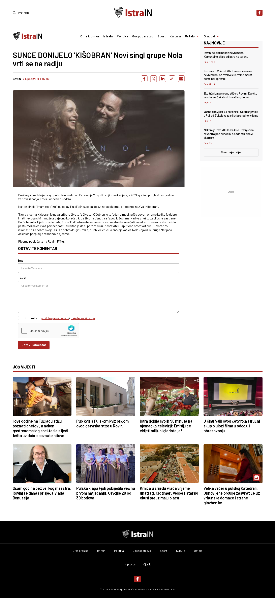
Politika (122, 36)
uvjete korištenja (83, 318)
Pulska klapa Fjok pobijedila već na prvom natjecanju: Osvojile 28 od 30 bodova (105, 493)
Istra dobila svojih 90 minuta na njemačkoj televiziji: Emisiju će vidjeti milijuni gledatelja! (166, 426)
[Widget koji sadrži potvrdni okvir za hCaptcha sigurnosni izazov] (48, 330)
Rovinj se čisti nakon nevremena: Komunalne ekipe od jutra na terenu (226, 54)
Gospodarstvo (142, 36)
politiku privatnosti (55, 318)
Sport (161, 36)
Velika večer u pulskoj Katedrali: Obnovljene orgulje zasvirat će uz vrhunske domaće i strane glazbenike (232, 495)
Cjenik (147, 564)
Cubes (171, 589)
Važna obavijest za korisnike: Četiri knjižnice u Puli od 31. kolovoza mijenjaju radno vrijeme (231, 113)
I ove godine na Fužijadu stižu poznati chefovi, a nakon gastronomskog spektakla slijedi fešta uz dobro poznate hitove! (40, 428)
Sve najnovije (231, 152)
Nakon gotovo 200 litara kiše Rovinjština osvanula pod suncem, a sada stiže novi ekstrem (229, 133)
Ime (21, 260)
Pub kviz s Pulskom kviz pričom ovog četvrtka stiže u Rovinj (102, 423)
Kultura (175, 36)
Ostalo (190, 36)
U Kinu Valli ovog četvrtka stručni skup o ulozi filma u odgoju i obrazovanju (232, 426)
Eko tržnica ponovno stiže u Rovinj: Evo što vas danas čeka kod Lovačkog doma (230, 95)
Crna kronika (89, 36)
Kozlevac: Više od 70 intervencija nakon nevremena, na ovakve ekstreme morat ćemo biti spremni (228, 74)
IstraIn (108, 36)
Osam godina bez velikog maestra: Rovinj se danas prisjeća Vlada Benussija (42, 493)
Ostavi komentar (34, 345)
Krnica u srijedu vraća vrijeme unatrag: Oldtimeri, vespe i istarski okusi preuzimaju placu (169, 493)
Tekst (22, 278)
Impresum (130, 564)
